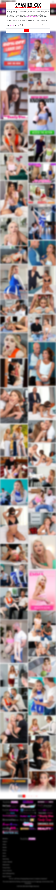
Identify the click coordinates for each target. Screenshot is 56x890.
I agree (26, 31)
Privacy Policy (12, 25)
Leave (48, 30)
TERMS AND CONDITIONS (31, 16)
